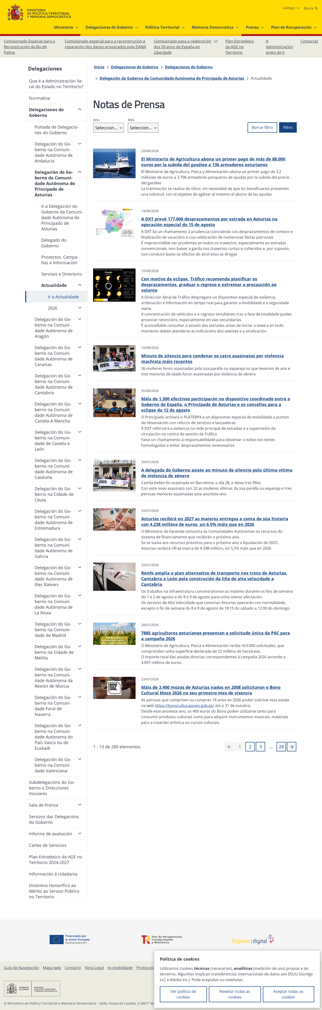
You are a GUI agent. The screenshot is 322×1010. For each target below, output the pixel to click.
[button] (291, 746)
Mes (131, 120)
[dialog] (237, 979)
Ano (96, 120)
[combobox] (108, 128)
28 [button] (281, 746)
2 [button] (250, 746)
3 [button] (260, 746)
